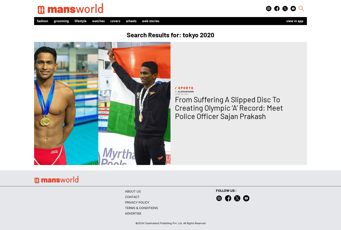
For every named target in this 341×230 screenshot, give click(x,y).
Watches (98, 21)
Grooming (61, 21)
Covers (115, 21)
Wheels (131, 21)
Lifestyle (80, 21)
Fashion (42, 21)
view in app (294, 21)
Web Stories (150, 21)
